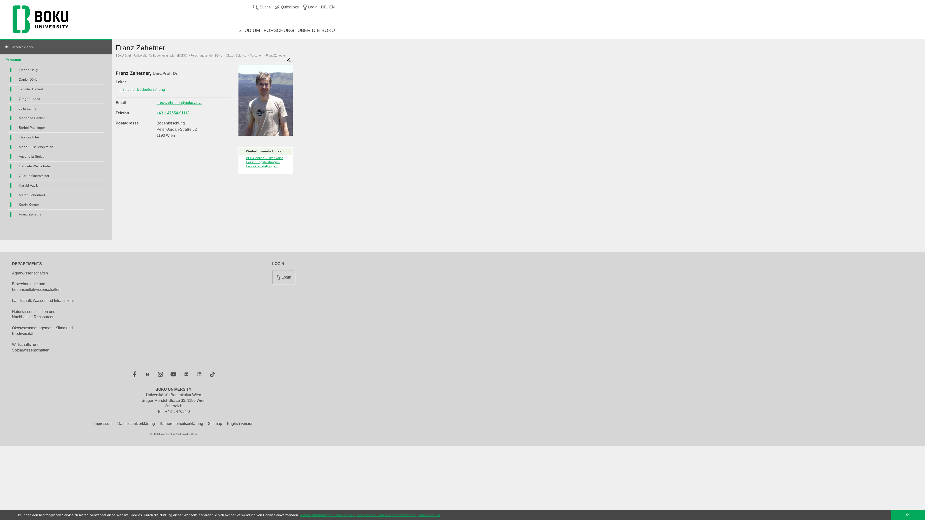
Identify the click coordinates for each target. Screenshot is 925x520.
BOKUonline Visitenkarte (264, 158)
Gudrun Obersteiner (34, 176)
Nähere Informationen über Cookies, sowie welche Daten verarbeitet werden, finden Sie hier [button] (370, 515)
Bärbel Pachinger (32, 128)
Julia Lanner (28, 108)
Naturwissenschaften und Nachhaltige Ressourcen (33, 314)
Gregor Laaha (29, 99)
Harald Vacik (28, 185)
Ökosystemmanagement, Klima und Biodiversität (42, 331)
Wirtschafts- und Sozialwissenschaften (30, 347)
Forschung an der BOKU (207, 55)
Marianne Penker (32, 118)
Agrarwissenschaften (30, 273)
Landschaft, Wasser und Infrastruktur (43, 301)
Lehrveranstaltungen (262, 166)
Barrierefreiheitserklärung (181, 424)
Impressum (103, 424)
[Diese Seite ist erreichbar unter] (289, 60)
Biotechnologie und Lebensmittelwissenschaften (36, 287)
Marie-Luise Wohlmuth (36, 147)
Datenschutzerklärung (136, 424)
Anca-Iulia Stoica (31, 156)
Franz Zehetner (31, 214)
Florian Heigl (28, 70)
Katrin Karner (29, 205)
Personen (13, 60)
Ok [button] (908, 515)
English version (240, 424)
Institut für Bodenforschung (142, 89)
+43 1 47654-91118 (173, 113)
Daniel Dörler (29, 79)
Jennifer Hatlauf (31, 89)
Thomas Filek (29, 137)
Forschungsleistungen (263, 162)
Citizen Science (22, 47)
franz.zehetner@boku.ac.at (179, 103)
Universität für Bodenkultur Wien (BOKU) (160, 55)
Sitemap (215, 424)
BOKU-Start (123, 55)
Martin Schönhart (32, 195)
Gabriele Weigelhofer (35, 166)
